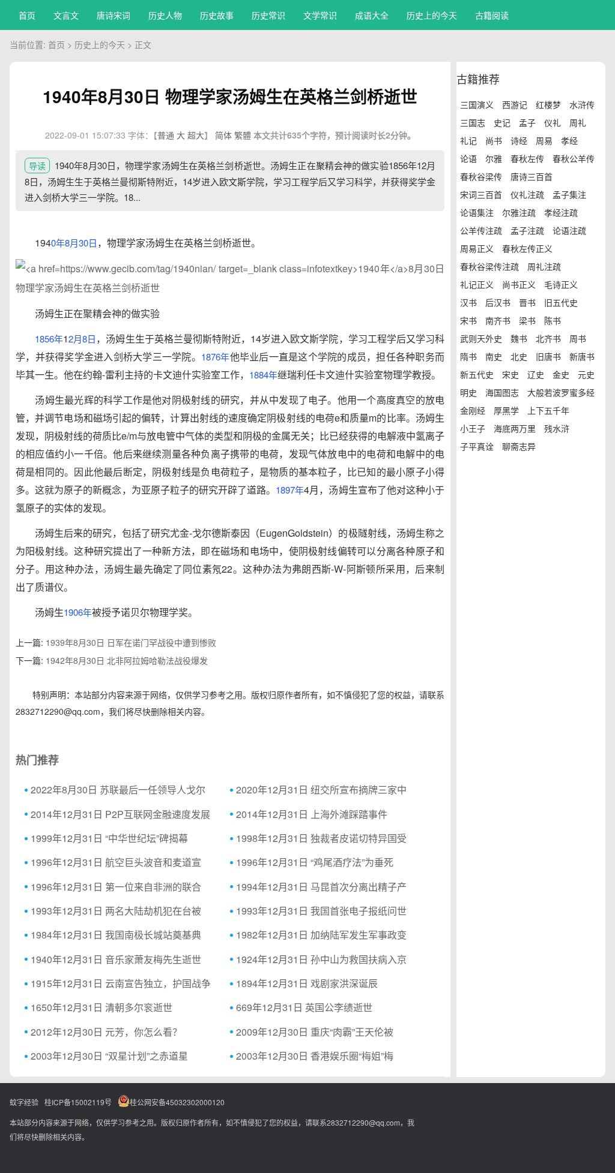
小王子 (472, 428)
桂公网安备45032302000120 (177, 1102)
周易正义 (477, 248)
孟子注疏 (527, 230)
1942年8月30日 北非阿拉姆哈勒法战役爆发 (127, 660)
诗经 (518, 140)
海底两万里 (515, 428)
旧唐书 (548, 356)
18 (206, 356)
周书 (577, 338)
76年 (220, 356)
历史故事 (217, 15)
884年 (265, 374)
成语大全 (372, 15)
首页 (27, 15)
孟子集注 (569, 194)
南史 (493, 356)
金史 (561, 374)
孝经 (569, 140)
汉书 (468, 302)
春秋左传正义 (527, 248)
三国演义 (477, 104)
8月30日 (81, 242)
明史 (468, 392)
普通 (165, 135)
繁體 (242, 135)
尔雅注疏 (519, 212)
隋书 (468, 356)
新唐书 (582, 356)
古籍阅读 (492, 15)
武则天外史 (481, 338)
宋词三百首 (481, 194)
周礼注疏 (544, 266)
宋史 (510, 374)
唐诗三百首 (531, 176)
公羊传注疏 (481, 230)
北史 (518, 356)
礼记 (468, 140)
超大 (195, 135)
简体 (223, 135)
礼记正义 (477, 284)
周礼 (577, 122)
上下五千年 (548, 410)
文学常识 (320, 15)
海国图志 (502, 392)
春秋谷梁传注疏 (489, 266)
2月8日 (82, 338)
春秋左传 (527, 158)
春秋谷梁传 (481, 176)
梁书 (527, 320)
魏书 (518, 338)
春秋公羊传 (574, 158)
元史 (586, 374)
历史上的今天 (432, 15)
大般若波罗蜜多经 (561, 392)
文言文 (66, 15)
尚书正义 (519, 284)
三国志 (472, 122)
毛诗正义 (561, 284)
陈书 (552, 320)
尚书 (493, 140)
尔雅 (493, 158)
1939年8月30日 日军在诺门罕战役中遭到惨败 (131, 642)
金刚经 (472, 410)
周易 (544, 140)
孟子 (527, 122)
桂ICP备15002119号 (78, 1102)
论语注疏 (569, 230)
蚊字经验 (24, 1102)
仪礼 (552, 122)
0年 (58, 242)
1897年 (290, 489)
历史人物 (165, 15)
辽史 (535, 374)
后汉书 (497, 302)
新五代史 (477, 374)
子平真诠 (477, 446)
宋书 (468, 320)
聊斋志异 (519, 446)
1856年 (49, 338)
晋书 (527, 302)
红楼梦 (548, 104)
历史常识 (268, 15)
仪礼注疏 (527, 194)
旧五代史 (561, 302)
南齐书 (497, 320)
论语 (468, 158)
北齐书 (548, 338)
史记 (502, 122)
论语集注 (477, 212)
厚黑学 (506, 410)
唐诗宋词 (113, 15)
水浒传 (582, 104)
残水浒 (556, 428)
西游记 (514, 104)
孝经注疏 (561, 212)
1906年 (78, 612)
